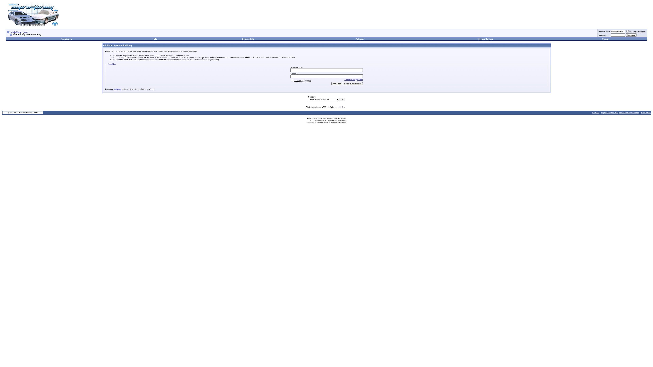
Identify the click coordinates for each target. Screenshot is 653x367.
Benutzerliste (248, 39)
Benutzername (604, 31)
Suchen (605, 39)
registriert (118, 89)
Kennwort (602, 35)
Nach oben (646, 113)
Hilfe (155, 39)
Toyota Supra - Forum (19, 32)
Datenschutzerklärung (629, 113)
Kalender (360, 39)
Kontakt (595, 113)
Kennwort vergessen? (354, 79)
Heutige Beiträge (485, 39)
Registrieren (66, 39)
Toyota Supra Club (609, 113)
